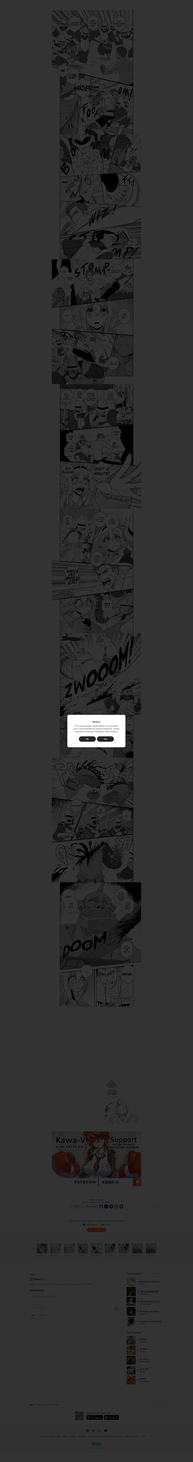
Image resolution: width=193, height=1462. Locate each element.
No (87, 739)
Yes (105, 739)
